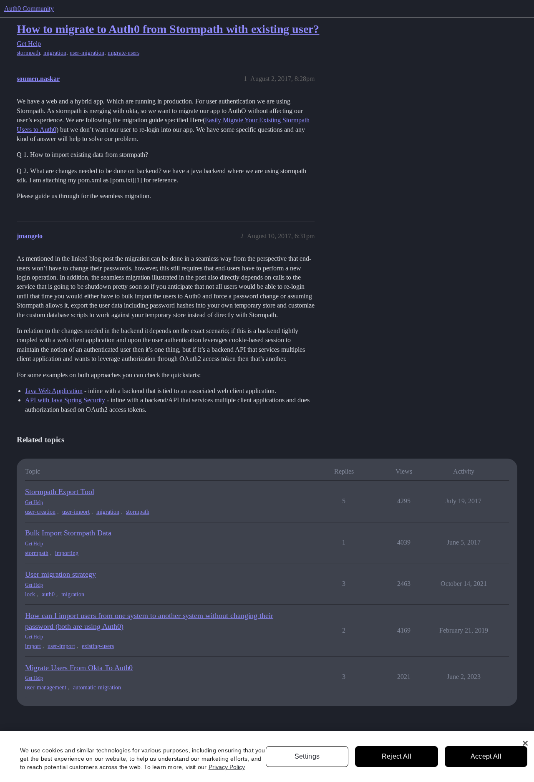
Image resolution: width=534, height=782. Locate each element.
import (33, 646)
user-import (76, 512)
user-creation (40, 512)
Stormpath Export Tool (59, 491)
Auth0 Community (29, 8)
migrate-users (123, 53)
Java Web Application (54, 390)
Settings (307, 756)
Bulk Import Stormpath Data (68, 533)
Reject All (396, 756)
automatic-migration (97, 687)
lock (30, 594)
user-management (45, 687)
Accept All (486, 756)
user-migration (87, 53)
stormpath (28, 53)
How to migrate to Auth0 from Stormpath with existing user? (168, 29)
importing (66, 553)
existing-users (98, 646)
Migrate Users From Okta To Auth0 (79, 667)
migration (54, 53)
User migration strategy (60, 574)
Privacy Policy (227, 767)
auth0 (48, 594)
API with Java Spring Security (65, 400)
